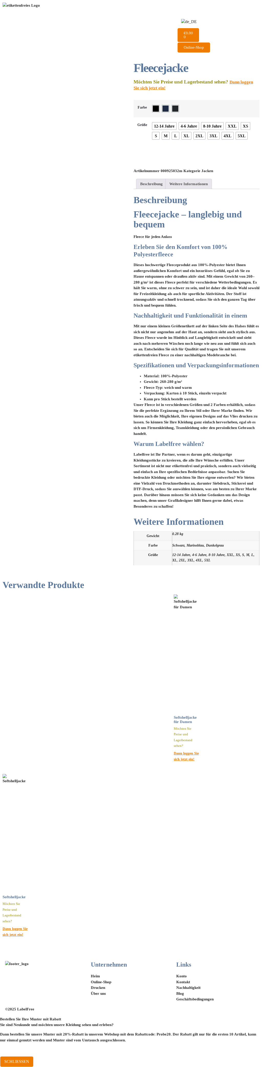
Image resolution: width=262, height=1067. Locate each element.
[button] (218, 55)
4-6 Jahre (199, 555)
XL (174, 560)
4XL (199, 560)
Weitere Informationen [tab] (188, 184)
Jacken (207, 171)
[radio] (156, 108)
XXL (230, 555)
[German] (189, 22)
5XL (207, 560)
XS (238, 555)
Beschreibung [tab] (151, 184)
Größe (142, 125)
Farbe (142, 107)
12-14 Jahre (181, 555)
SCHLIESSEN (16, 1061)
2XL (182, 560)
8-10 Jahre (217, 555)
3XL (190, 560)
